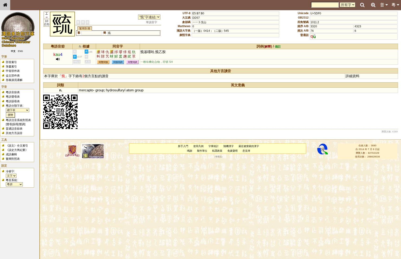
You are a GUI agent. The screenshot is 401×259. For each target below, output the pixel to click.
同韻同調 (118, 62)
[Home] (5, 5)
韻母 (15, 124)
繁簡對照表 (13, 158)
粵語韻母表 (13, 101)
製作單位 (202, 150)
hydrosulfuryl (115, 90)
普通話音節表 (14, 128)
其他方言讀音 (14, 133)
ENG (20, 51)
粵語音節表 (13, 92)
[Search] (362, 5)
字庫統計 (213, 146)
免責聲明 (232, 150)
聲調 (22, 124)
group (99, 90)
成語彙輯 (11, 154)
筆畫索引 (11, 66)
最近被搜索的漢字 (249, 146)
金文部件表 (13, 75)
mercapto (86, 90)
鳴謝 (189, 150)
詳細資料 (352, 76)
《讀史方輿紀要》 (17, 150)
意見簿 (246, 150)
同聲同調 (132, 62)
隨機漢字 (228, 146)
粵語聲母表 (13, 96)
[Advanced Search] (373, 5)
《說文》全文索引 (17, 145)
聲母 (9, 124)
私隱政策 (217, 150)
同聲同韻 (103, 62)
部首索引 (11, 62)
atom (130, 90)
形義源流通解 (14, 80)
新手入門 (183, 146)
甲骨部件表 (13, 71)
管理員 (218, 157)
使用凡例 (198, 146)
